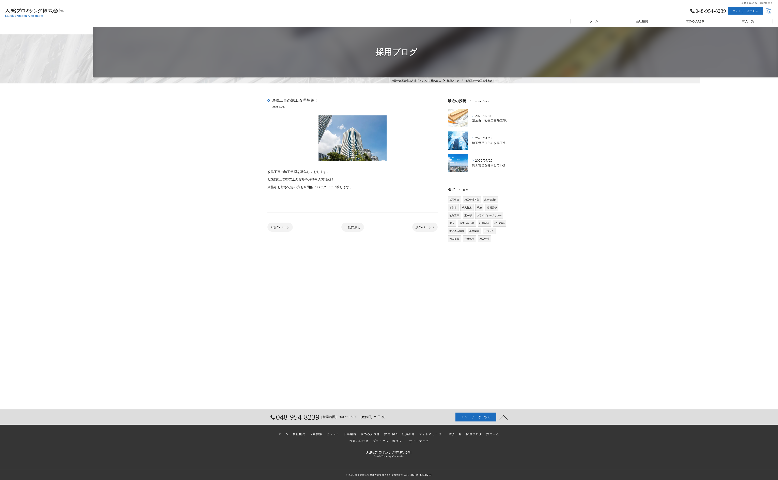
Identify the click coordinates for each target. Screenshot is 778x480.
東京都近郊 (490, 199)
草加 (479, 207)
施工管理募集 (471, 199)
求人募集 (467, 207)
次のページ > (424, 227)
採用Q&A (499, 223)
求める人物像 (456, 231)
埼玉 (451, 223)
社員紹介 (484, 223)
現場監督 (492, 207)
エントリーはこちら (745, 11)
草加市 (453, 207)
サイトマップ (419, 441)
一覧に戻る (352, 227)
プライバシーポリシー (489, 215)
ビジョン (489, 231)
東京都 (468, 215)
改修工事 (454, 215)
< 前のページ (280, 227)
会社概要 (469, 238)
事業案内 (474, 231)
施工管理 (484, 238)
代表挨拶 (454, 238)
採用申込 (454, 199)
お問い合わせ (467, 223)
